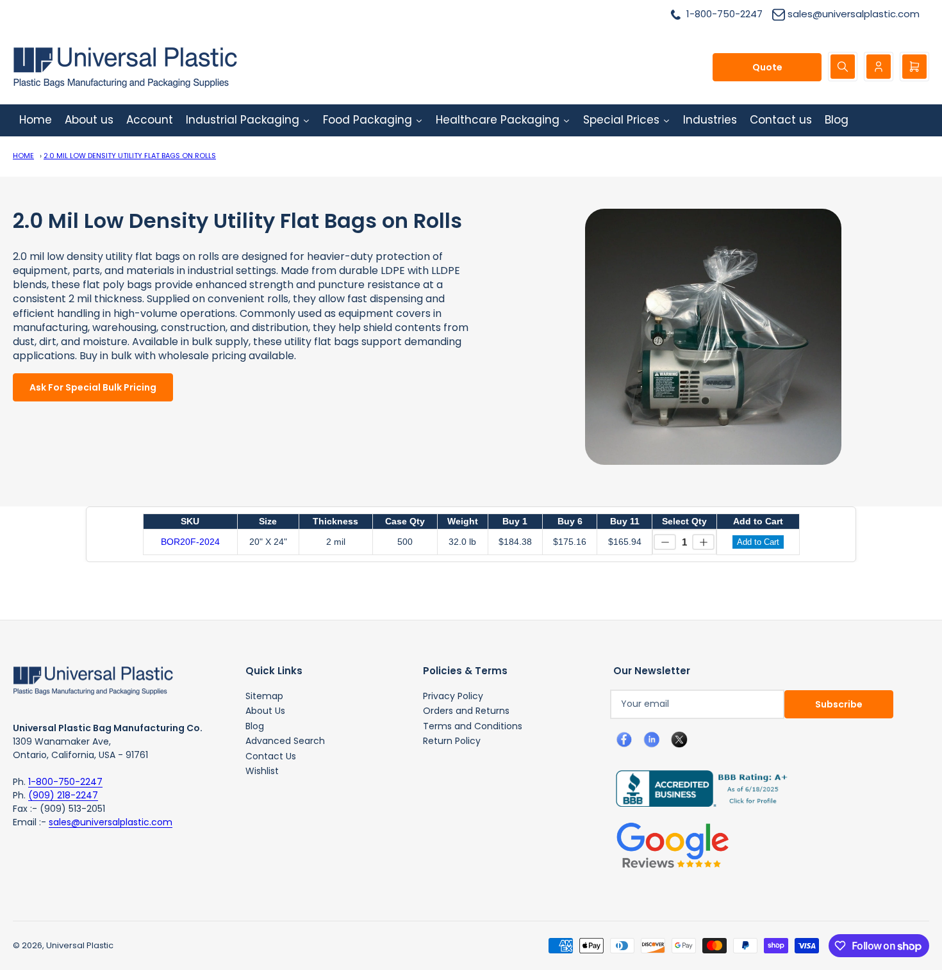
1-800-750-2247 (65, 781)
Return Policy (452, 740)
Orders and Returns (466, 710)
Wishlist (262, 770)
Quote (767, 67)
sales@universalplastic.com (110, 822)
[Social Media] (696, 787)
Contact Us (270, 756)
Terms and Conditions (472, 726)
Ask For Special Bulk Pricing (92, 387)
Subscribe (839, 704)
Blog (254, 726)
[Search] (842, 66)
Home (23, 155)
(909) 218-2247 (63, 795)
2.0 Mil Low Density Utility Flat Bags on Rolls (130, 155)
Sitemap (264, 696)
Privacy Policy (453, 696)
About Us (265, 710)
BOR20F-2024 (190, 542)
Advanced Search (285, 740)
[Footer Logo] (93, 679)
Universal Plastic (79, 945)
